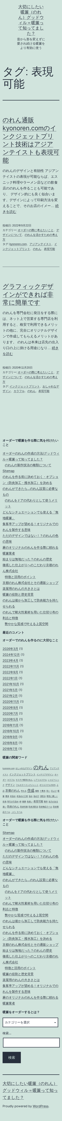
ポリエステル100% (47, 785)
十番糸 (42, 791)
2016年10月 (11, 731)
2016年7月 (10, 749)
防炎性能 (24, 807)
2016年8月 (10, 743)
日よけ (54, 791)
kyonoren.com (18, 244)
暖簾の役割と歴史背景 (18, 594)
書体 (7, 796)
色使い (30, 801)
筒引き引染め (13, 801)
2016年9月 (10, 737)
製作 (46, 801)
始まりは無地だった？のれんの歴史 (27, 559)
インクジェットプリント (24, 386)
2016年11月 (11, 725)
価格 (37, 791)
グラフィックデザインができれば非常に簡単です (28, 294)
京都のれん (12, 790)
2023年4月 (10, 660)
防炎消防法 (33, 807)
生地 (4, 801)
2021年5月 (10, 690)
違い (4, 807)
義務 (24, 801)
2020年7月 (10, 713)
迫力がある (53, 801)
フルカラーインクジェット (27, 785)
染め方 (36, 796)
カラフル (19, 391)
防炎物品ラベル (45, 807)
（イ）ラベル (16, 812)
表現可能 (49, 248)
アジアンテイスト (40, 244)
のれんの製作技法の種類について (28, 465)
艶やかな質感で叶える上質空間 (26, 624)
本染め (13, 796)
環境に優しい (52, 796)
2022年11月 (11, 666)
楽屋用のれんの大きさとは (21, 588)
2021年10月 (11, 684)
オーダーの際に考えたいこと (36, 230)
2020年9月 (10, 707)
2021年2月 (10, 696)
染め (31, 796)
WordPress (40, 1106)
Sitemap (8, 471)
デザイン (10, 784)
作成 (30, 790)
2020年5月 (10, 719)
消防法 (43, 796)
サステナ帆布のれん (24, 780)
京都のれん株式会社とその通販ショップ (30, 583)
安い (48, 791)
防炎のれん (13, 806)
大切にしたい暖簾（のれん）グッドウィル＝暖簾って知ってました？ (30, 1090)
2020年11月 (11, 701)
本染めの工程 (22, 796)
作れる (24, 791)
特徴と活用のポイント (20, 577)
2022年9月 (10, 672)
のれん (37, 248)
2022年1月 (10, 678)
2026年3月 (10, 649)
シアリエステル (40, 780)
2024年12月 (11, 654)
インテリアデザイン (45, 774)
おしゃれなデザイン (24, 768)
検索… (7, 1033)
